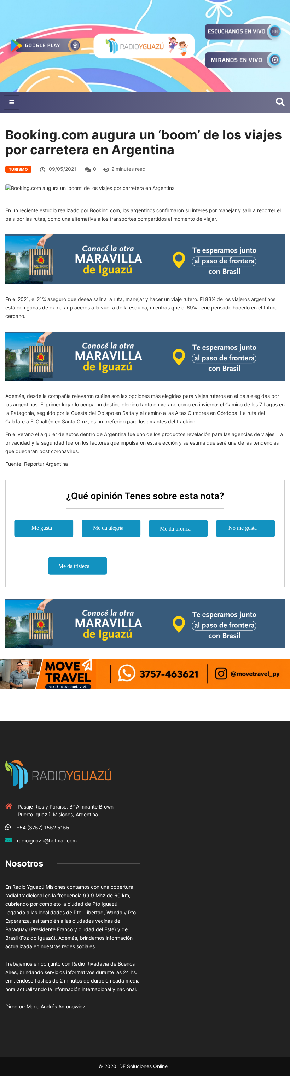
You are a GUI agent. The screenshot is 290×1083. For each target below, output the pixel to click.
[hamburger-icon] (11, 102)
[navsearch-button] (280, 103)
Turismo (18, 169)
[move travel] (145, 674)
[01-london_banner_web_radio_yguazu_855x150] (145, 258)
